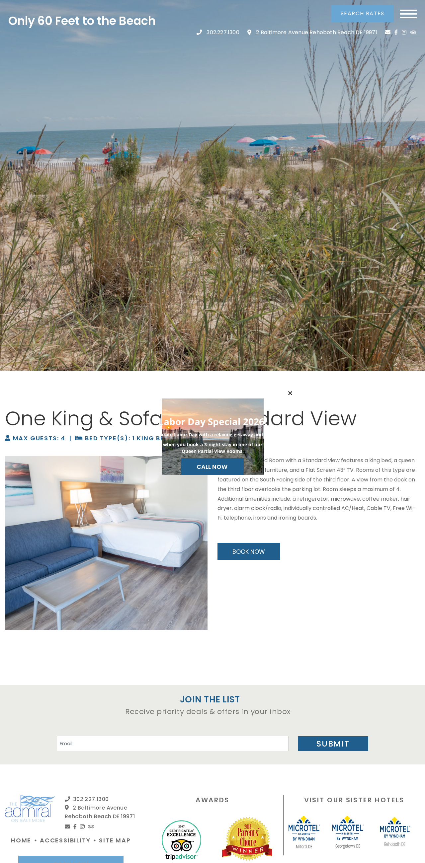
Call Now (213, 467)
